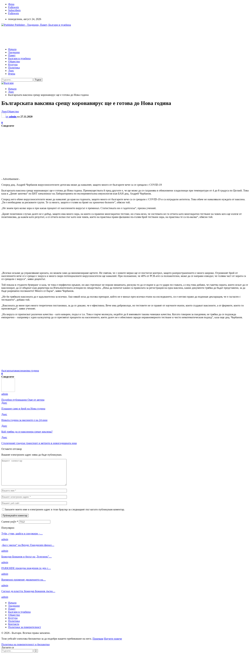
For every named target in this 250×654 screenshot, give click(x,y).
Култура (13, 64)
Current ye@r (9, 521)
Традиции (14, 52)
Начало (12, 49)
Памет (11, 55)
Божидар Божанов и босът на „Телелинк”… (26, 556)
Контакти (13, 624)
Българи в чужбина (19, 58)
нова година (32, 370)
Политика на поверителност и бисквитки (25, 644)
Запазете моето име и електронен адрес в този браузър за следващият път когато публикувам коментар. (65, 509)
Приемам (98, 638)
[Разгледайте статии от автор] (8, 390)
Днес (11, 70)
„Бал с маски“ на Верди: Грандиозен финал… (27, 545)
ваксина (20, 370)
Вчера (11, 73)
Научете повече (113, 638)
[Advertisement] (63, 36)
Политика (14, 67)
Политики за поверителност (24, 627)
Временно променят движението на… (23, 579)
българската (8, 370)
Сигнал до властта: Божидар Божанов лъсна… (28, 591)
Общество (14, 61)
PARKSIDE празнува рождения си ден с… (26, 568)
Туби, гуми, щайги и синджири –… (22, 533)
